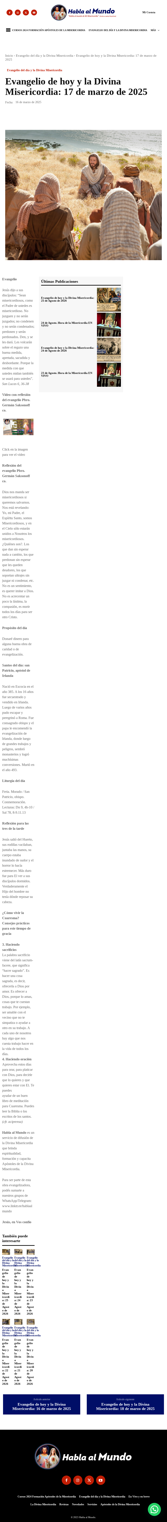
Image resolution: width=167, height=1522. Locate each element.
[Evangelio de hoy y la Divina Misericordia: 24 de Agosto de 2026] (18, 1252)
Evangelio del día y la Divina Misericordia (44, 55)
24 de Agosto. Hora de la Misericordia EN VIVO (66, 324)
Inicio (9, 55)
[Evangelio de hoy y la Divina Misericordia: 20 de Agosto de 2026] (31, 1322)
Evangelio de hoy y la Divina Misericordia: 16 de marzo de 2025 (41, 1406)
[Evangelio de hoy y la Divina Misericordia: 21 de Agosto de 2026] (18, 1322)
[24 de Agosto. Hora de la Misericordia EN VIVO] (109, 325)
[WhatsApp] (39, 117)
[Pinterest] (29, 117)
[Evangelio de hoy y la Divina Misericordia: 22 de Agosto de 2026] (6, 1322)
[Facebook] (10, 13)
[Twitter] (26, 13)
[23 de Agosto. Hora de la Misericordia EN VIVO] (109, 375)
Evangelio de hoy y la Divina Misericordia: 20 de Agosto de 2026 (30, 1361)
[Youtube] (34, 13)
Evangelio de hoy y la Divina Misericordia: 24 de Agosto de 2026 (18, 1291)
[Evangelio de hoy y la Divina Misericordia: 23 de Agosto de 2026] (31, 1252)
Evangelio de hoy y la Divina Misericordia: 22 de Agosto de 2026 (6, 1361)
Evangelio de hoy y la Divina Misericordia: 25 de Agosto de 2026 (6, 1291)
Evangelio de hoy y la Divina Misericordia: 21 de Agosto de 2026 (18, 1361)
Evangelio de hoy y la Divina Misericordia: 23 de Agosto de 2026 (30, 1291)
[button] (140, 12)
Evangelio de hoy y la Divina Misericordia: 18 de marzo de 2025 (125, 1406)
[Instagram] (18, 13)
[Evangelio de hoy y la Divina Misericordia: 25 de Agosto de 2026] (6, 1252)
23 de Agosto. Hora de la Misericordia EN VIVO (66, 374)
